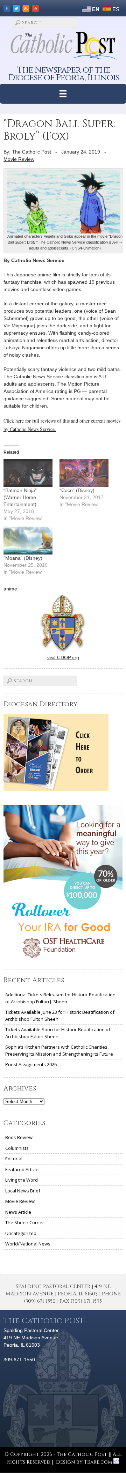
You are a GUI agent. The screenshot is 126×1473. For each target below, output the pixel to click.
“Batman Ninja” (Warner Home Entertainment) (20, 497)
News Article (18, 1212)
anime (10, 589)
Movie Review (19, 159)
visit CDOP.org (63, 657)
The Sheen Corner (24, 1222)
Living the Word (21, 1180)
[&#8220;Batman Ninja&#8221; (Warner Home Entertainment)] (28, 473)
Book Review (19, 1137)
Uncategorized (20, 1233)
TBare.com (98, 1462)
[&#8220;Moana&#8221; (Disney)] (28, 541)
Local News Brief (22, 1191)
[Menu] (63, 94)
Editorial (13, 1158)
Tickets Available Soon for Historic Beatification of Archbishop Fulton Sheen (57, 1033)
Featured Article (21, 1169)
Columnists (17, 1148)
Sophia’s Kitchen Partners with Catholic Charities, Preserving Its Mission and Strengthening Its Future (59, 1050)
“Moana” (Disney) (23, 558)
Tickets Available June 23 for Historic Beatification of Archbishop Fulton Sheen (59, 1015)
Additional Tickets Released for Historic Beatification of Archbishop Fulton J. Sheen (60, 998)
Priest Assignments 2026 (31, 1064)
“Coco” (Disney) (76, 490)
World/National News (27, 1244)
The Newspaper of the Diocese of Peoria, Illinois (63, 73)
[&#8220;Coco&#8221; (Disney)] (83, 473)
